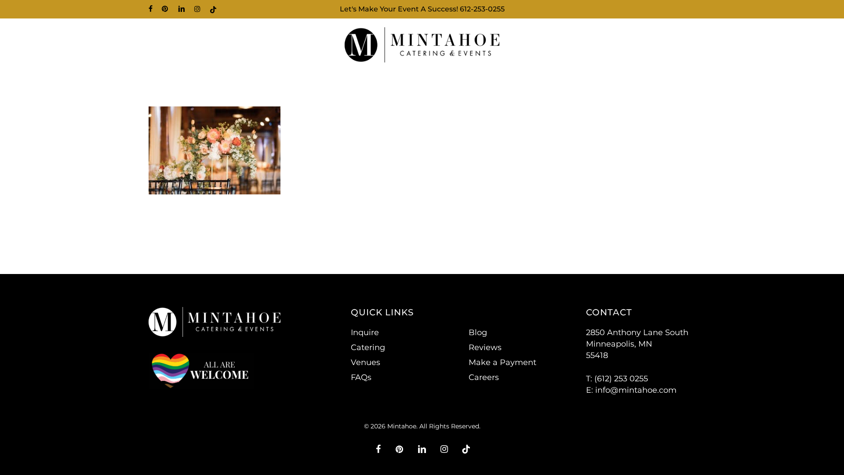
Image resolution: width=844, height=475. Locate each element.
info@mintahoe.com (636, 390)
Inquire (365, 332)
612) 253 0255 (622, 379)
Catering (368, 347)
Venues (365, 362)
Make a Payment (502, 362)
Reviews (485, 347)
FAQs (361, 377)
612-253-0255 (482, 9)
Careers (484, 377)
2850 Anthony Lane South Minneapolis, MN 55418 (637, 344)
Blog (478, 332)
